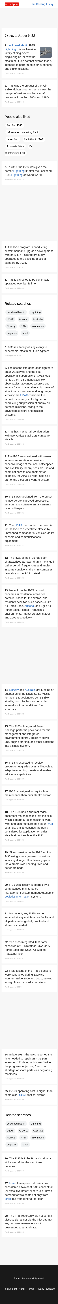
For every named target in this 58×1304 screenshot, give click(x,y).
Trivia (15, 146)
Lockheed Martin (18, 45)
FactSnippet (10, 1289)
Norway (11, 326)
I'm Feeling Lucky (42, 4)
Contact (50, 1289)
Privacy (40, 1289)
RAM (23, 326)
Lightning (10, 49)
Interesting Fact (22, 132)
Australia (38, 319)
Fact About (33, 139)
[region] (29, 17)
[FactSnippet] (12, 5)
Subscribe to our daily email (29, 1278)
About (22, 1289)
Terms (30, 1289)
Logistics (12, 333)
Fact (13, 139)
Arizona (23, 319)
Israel (25, 333)
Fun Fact (14, 125)
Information (38, 326)
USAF (10, 319)
